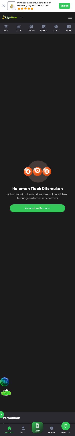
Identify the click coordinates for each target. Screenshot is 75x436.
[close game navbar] (21, 17)
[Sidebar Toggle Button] (70, 17)
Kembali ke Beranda (37, 208)
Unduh (64, 5)
